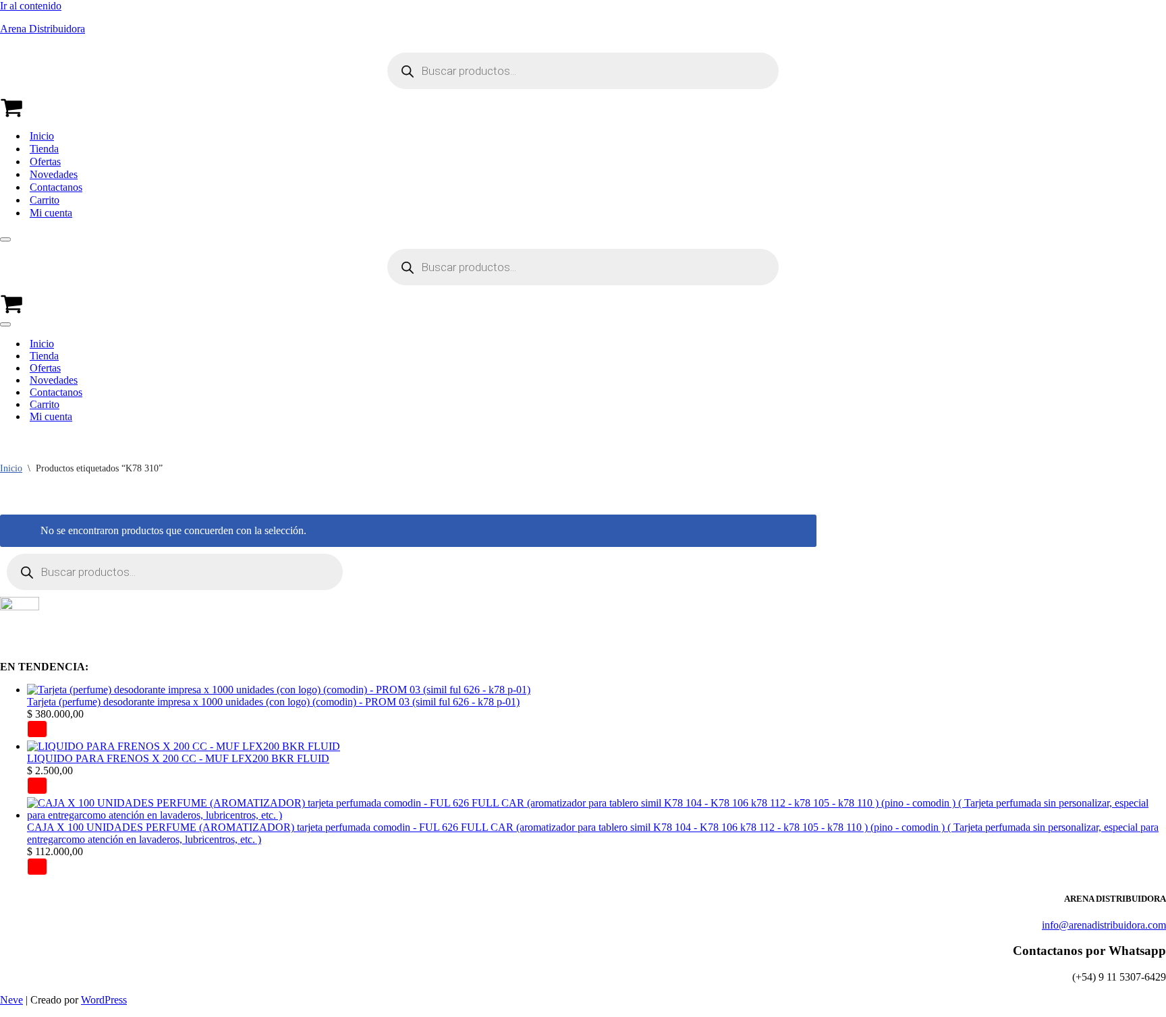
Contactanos (56, 187)
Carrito (44, 200)
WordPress (104, 1000)
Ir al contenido (30, 5)
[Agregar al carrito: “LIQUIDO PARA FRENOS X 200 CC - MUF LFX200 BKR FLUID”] (37, 785)
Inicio (42, 136)
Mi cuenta (51, 213)
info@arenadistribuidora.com (1104, 925)
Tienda (44, 148)
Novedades (54, 174)
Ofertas (45, 161)
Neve (11, 1000)
